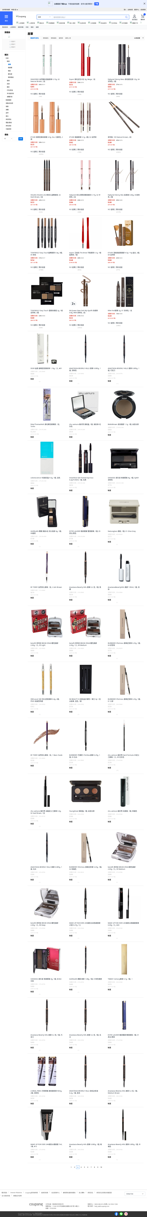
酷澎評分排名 (35, 38)
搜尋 (20, 139)
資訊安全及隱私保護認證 (104, 1192)
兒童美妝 (8, 129)
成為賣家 (143, 9)
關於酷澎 (4, 1192)
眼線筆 (10, 68)
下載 (96, 4)
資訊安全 (90, 1192)
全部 (39, 17)
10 (101, 1167)
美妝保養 (20, 27)
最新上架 (68, 38)
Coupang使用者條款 (31, 1192)
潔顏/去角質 (9, 103)
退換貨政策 (44, 1192)
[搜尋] (126, 17)
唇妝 (8, 81)
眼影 (9, 71)
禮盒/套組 (9, 123)
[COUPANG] (36, 1205)
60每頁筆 (137, 38)
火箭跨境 (13, 27)
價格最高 (53, 38)
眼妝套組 (11, 77)
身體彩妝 (9, 97)
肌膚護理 (8, 100)
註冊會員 (130, 9)
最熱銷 (61, 38)
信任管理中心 (55, 1192)
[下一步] (105, 1167)
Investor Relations (16, 1192)
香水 (7, 116)
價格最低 (45, 38)
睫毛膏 (10, 74)
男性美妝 (8, 126)
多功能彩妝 (10, 93)
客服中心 (136, 9)
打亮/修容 (10, 90)
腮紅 (8, 87)
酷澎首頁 (5, 27)
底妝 (8, 84)
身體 (7, 110)
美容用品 (8, 119)
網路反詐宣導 (17, 1195)
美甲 (7, 113)
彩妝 (27, 27)
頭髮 (7, 106)
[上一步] (67, 1167)
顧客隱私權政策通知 (69, 1192)
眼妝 (32, 27)
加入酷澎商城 (6, 1195)
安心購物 (81, 1192)
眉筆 (37, 27)
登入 (125, 9)
